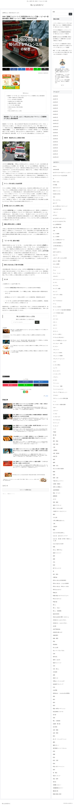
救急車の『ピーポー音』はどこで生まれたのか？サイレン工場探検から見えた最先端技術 (26, 95)
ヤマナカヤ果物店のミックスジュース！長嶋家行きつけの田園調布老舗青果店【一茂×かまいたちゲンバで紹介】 (62, 31)
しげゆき (62, 67)
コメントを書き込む (26, 489)
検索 (54, 11)
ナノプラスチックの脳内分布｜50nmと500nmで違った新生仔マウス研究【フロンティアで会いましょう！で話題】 (62, 45)
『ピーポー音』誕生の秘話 (14, 105)
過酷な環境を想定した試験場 (15, 103)
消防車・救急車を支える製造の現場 (16, 97)
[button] (45, 69)
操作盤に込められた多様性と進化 (16, 101)
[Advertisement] (25, 365)
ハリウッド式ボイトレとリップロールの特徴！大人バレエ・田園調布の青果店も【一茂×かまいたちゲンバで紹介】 (62, 25)
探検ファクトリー (6, 376)
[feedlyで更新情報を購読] (24, 392)
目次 (24, 93)
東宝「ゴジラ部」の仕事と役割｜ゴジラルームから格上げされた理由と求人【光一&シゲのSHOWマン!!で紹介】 (62, 52)
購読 (37, 322)
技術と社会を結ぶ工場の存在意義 (16, 107)
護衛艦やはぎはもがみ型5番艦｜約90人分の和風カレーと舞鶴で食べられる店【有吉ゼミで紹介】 (62, 38)
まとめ (10, 108)
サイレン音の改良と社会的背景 (15, 99)
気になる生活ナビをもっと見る (15, 110)
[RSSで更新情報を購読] (27, 392)
